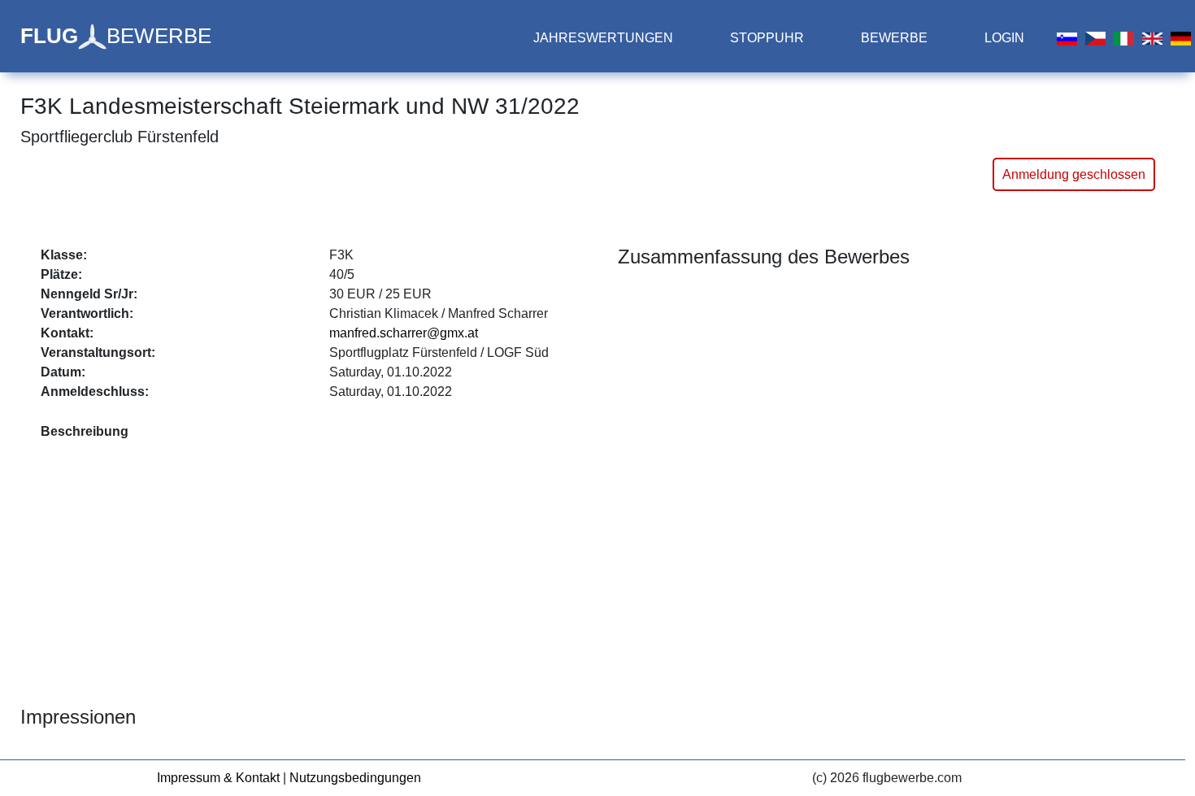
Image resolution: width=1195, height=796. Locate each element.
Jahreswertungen (603, 38)
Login (1004, 38)
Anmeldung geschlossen (1073, 174)
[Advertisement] (319, 563)
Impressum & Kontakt (218, 778)
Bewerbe (894, 38)
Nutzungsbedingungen (355, 778)
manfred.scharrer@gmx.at (403, 333)
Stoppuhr (767, 38)
